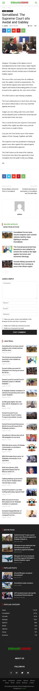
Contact (31, 683)
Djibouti (25, 680)
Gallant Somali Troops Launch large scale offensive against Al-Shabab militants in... (25, 537)
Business (24, 683)
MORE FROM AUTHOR (11, 227)
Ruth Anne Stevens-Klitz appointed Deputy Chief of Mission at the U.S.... (10, 469)
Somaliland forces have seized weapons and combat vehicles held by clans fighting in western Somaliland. (25, 237)
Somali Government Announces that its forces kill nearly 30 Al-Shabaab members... (13, 426)
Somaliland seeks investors (23, 583)
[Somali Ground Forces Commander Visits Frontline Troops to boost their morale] (32, 415)
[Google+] (17, 673)
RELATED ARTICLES (11, 224)
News (9, 8)
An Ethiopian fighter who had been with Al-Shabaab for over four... (12, 404)
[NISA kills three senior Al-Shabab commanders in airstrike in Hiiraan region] (32, 447)
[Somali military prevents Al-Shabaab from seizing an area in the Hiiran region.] (7, 264)
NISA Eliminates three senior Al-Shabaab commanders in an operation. (13, 458)
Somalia (19, 680)
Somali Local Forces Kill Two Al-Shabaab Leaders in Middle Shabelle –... (13, 382)
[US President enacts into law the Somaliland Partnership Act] (7, 595)
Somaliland (9, 11)
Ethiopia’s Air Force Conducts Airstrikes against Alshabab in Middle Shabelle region (24, 558)
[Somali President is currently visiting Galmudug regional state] (32, 492)
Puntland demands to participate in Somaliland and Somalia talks (28, 191)
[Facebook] (11, 673)
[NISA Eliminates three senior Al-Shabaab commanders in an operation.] (32, 459)
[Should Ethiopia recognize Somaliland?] (7, 575)
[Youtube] (28, 673)
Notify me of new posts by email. (14, 328)
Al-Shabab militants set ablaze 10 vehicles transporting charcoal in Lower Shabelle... (13, 393)
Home (4, 8)
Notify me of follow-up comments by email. (17, 326)
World (12, 683)
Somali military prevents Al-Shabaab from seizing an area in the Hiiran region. (24, 264)
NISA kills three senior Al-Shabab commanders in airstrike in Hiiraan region (13, 447)
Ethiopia (32, 680)
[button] (36, 3)
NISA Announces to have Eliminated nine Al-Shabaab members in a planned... (11, 502)
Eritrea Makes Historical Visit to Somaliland (10, 190)
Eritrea (18, 683)
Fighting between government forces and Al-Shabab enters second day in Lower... (12, 481)
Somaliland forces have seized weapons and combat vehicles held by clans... (12, 348)
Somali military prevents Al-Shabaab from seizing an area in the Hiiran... (13, 370)
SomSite (23, 688)
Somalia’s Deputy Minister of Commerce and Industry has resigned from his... (11, 513)
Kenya (7, 683)
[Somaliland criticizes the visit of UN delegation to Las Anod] (32, 437)
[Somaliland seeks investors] (7, 585)
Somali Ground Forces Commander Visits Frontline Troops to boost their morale (12, 415)
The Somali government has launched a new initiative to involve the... (11, 359)
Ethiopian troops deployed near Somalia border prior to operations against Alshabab (25, 547)
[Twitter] (22, 673)
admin (6, 26)
